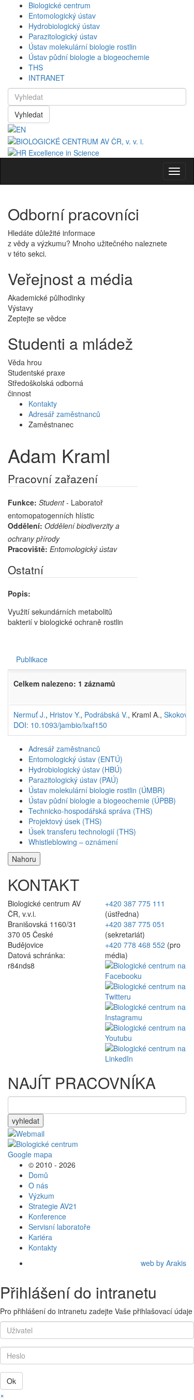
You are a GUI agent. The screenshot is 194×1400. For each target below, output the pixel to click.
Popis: (19, 593)
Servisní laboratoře (59, 1227)
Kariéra (40, 1237)
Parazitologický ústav (62, 36)
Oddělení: (25, 525)
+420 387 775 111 (135, 903)
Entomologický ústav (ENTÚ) (75, 759)
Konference (47, 1216)
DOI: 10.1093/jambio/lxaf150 (60, 725)
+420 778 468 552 (135, 945)
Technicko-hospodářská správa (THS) (90, 811)
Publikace (32, 659)
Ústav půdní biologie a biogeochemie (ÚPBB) (102, 800)
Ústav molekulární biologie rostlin (82, 46)
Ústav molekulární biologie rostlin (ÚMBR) (96, 790)
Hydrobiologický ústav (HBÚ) (75, 769)
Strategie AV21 (52, 1206)
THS (35, 67)
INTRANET (46, 77)
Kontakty (42, 403)
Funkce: (22, 502)
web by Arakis (163, 1263)
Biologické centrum (59, 5)
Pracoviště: (28, 549)
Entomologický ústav (62, 15)
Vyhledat (28, 114)
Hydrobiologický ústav (64, 26)
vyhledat (25, 1120)
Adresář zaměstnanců (64, 414)
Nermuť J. (29, 714)
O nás (38, 1185)
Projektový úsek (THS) (65, 821)
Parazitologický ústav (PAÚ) (73, 780)
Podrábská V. (106, 714)
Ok (11, 1381)
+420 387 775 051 (135, 924)
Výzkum (41, 1195)
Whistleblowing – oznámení (73, 842)
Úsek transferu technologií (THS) (82, 831)
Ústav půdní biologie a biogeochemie (89, 57)
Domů (38, 1175)
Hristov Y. (65, 714)
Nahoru (24, 859)
